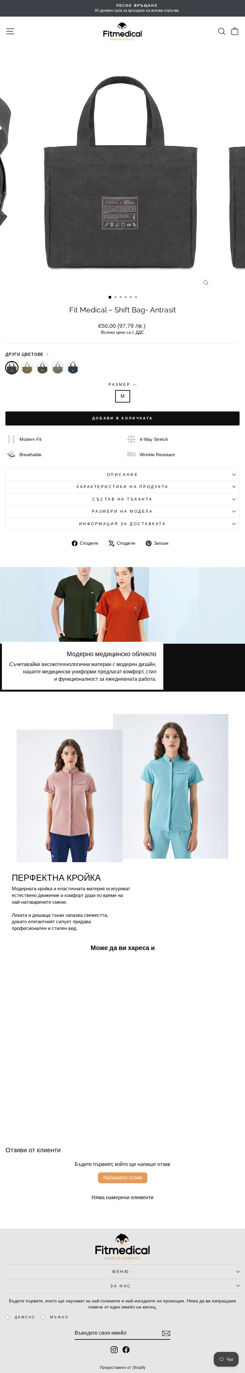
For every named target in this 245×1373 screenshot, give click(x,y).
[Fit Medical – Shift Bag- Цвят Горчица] (27, 367)
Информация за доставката (122, 524)
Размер (122, 384)
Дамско (25, 1317)
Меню (120, 1271)
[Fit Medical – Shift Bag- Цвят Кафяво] (42, 367)
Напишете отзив (122, 1177)
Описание (122, 474)
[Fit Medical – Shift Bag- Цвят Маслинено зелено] (57, 367)
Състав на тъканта (122, 499)
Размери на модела (122, 511)
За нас (120, 1286)
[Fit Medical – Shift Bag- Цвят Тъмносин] (73, 367)
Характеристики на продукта (122, 487)
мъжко (59, 1317)
